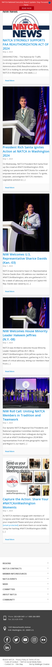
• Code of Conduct (11, 662)
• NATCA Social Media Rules (30, 662)
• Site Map (19, 664)
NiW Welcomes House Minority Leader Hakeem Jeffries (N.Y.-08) (25, 335)
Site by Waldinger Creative (39, 664)
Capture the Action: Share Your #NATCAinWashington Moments (25, 503)
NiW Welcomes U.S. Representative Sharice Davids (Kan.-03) (25, 258)
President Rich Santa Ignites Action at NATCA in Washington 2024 (26, 151)
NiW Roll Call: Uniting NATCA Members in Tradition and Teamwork (24, 415)
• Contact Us (9, 664)
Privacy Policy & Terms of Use (27, 659)
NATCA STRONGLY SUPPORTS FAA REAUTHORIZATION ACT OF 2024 (26, 44)
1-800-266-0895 (34, 616)
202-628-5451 (19, 616)
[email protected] (10, 525)
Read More (9, 80)
